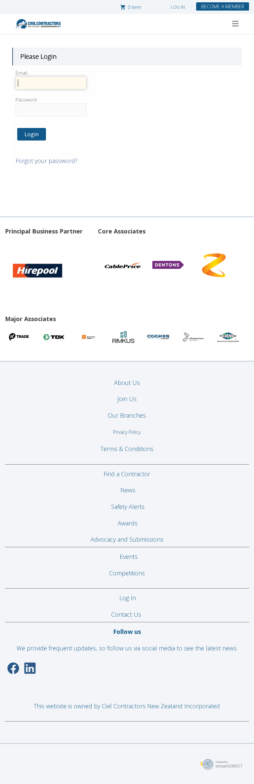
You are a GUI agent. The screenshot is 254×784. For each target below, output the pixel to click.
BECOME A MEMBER (222, 6)
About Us (127, 383)
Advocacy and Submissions (127, 539)
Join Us (127, 399)
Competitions (127, 573)
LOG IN (178, 7)
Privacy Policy (127, 432)
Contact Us (127, 614)
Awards (128, 523)
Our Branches (127, 415)
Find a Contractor (127, 474)
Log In (127, 598)
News (127, 490)
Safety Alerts (128, 507)
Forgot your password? (47, 161)
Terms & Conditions (127, 449)
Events (129, 556)
